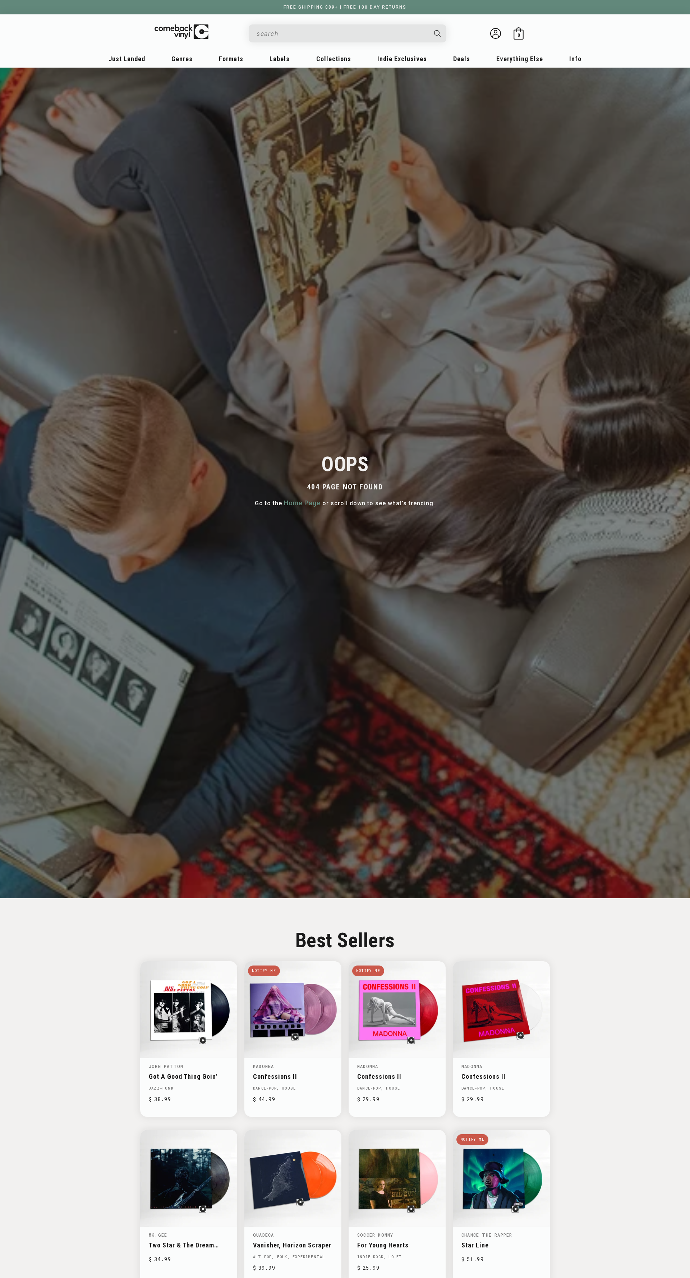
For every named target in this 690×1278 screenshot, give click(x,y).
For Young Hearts (383, 1245)
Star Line (475, 1245)
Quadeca (263, 1235)
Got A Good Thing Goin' (183, 1076)
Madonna (263, 1066)
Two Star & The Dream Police (181, 1245)
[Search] (437, 33)
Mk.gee (158, 1235)
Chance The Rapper (486, 1235)
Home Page (302, 503)
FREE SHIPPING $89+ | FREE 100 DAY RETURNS (345, 7)
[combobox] (342, 33)
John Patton (166, 1066)
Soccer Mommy (375, 1235)
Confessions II (275, 1076)
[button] (518, 33)
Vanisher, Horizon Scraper (292, 1245)
